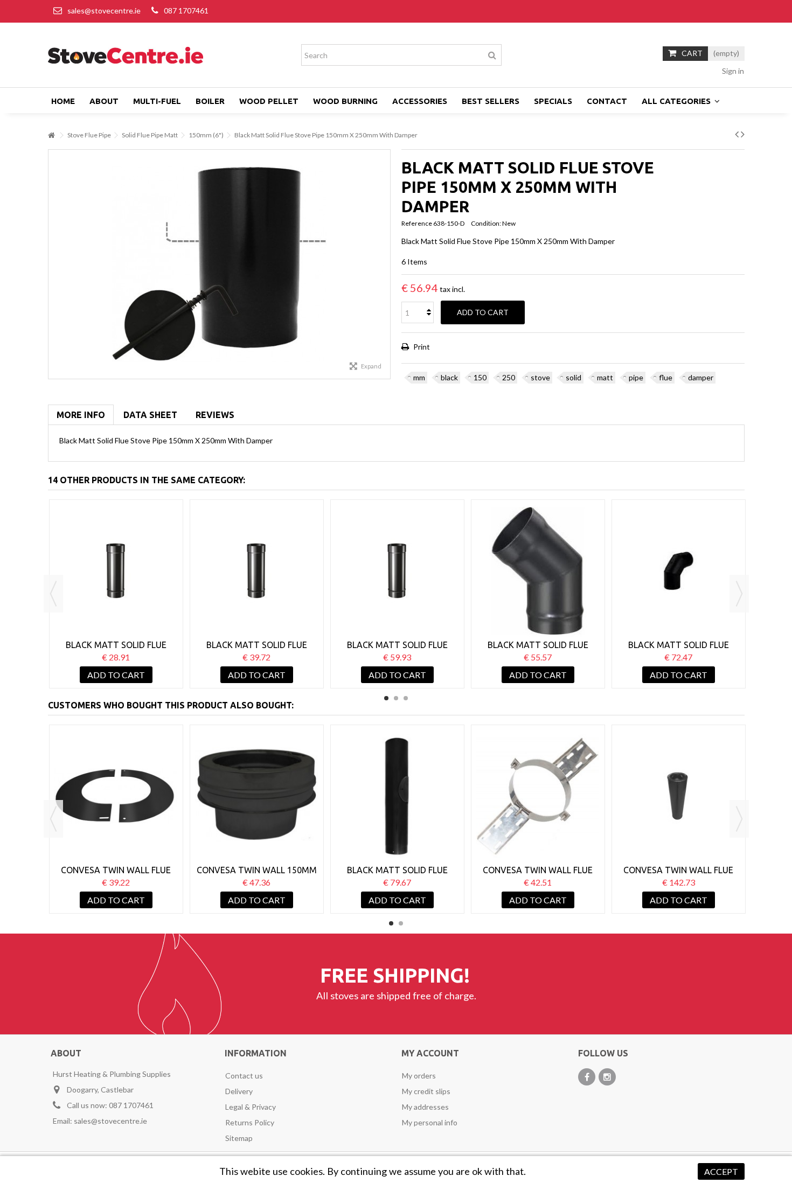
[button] (680, 101)
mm (419, 377)
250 (508, 377)
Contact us (244, 1075)
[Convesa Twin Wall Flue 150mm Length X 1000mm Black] (678, 796)
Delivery (239, 1091)
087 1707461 (186, 10)
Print (421, 346)
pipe (636, 377)
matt (605, 377)
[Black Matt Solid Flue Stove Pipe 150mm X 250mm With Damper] (219, 264)
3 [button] (406, 698)
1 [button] (386, 698)
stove (540, 377)
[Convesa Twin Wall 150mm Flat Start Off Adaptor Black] (256, 796)
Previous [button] (53, 594)
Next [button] (739, 594)
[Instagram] (607, 1076)
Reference (416, 223)
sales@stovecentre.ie (104, 10)
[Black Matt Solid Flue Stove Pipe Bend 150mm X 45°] (538, 571)
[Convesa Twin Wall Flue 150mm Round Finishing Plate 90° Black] (116, 796)
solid (573, 377)
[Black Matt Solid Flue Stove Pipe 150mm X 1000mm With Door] (397, 796)
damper (700, 377)
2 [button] (396, 698)
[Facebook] (586, 1076)
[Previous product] (737, 133)
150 (480, 377)
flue (665, 377)
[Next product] (743, 133)
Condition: (486, 223)
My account (430, 1053)
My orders (419, 1075)
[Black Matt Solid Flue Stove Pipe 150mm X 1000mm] (397, 571)
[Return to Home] (51, 135)
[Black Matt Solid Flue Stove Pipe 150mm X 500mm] (256, 571)
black (449, 377)
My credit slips (426, 1091)
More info (81, 415)
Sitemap (239, 1138)
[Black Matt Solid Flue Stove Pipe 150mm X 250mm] (116, 571)
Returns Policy (249, 1122)
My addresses (425, 1106)
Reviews (215, 415)
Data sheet (150, 415)
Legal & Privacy (250, 1106)
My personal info (429, 1122)
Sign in (732, 70)
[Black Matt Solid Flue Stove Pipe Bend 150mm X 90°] (678, 571)
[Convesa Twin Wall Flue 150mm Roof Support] (538, 796)
